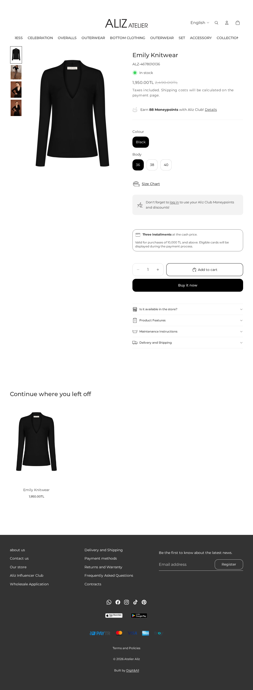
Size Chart (151, 184)
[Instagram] (126, 602)
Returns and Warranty (103, 567)
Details (211, 109)
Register (229, 564)
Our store (18, 567)
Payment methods (100, 558)
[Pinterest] (144, 602)
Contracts (92, 584)
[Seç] (55, 476)
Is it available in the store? (158, 309)
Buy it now (187, 285)
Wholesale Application (29, 584)
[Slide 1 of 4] (16, 55)
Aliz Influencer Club (26, 575)
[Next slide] (247, 6)
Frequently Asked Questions (108, 575)
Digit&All (132, 670)
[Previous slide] (5, 6)
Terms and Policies (126, 648)
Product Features (152, 320)
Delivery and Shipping (155, 342)
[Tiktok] (135, 602)
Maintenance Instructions (158, 331)
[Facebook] (118, 602)
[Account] (226, 22)
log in (174, 202)
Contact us (19, 558)
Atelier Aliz (132, 659)
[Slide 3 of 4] (16, 89)
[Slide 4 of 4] (16, 108)
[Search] (216, 22)
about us (17, 550)
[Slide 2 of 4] (16, 72)
